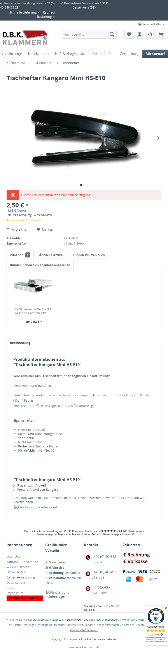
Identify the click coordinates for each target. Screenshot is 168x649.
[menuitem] (89, 34)
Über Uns (13, 556)
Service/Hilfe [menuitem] (152, 24)
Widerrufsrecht (18, 567)
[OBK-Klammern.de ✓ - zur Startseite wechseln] (25, 38)
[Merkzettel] (128, 34)
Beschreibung (20, 343)
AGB (10, 588)
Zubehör (19, 255)
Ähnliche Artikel (51, 255)
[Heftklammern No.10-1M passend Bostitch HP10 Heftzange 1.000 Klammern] (34, 289)
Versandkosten (74, 619)
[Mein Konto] (139, 34)
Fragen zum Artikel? (31, 485)
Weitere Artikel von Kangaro (37, 489)
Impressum (15, 593)
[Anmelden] (150, 34)
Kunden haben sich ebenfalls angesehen (40, 265)
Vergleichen (19, 229)
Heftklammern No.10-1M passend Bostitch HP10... (33, 311)
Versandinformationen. (84, 630)
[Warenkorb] (161, 34)
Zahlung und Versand (22, 562)
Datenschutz (16, 582)
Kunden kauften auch (88, 255)
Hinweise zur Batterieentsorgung (21, 574)
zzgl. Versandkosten (40, 215)
